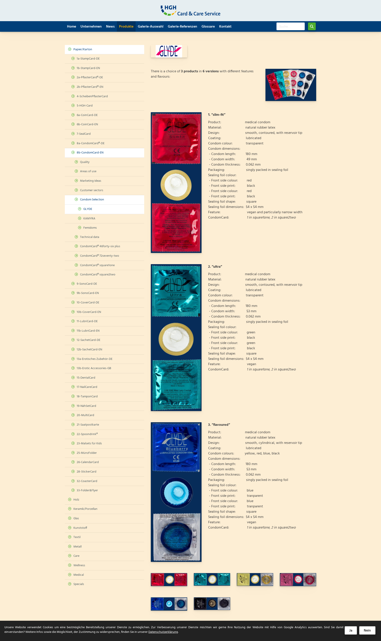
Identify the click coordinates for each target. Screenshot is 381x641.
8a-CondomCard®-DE (91, 143)
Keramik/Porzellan (85, 509)
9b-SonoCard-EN (88, 293)
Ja (350, 631)
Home (71, 27)
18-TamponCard (87, 396)
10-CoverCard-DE (88, 302)
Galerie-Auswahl (150, 27)
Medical (78, 574)
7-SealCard (84, 133)
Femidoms (90, 227)
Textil (76, 537)
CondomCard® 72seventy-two (99, 255)
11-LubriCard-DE (87, 321)
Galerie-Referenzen (182, 27)
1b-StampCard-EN (88, 68)
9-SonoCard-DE (87, 283)
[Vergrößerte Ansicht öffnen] (290, 85)
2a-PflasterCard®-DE (90, 77)
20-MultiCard (85, 415)
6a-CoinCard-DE (87, 115)
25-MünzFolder (87, 453)
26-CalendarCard (88, 462)
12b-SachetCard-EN (89, 349)
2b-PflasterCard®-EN (90, 87)
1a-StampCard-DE (88, 58)
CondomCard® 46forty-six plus (100, 246)
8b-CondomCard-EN (90, 152)
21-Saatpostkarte (88, 424)
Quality (85, 162)
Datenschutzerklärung (163, 632)
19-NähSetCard (86, 406)
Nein (367, 631)
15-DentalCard (86, 377)
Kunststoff (80, 528)
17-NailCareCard (87, 387)
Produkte (126, 27)
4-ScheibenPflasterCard (92, 96)
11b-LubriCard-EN (88, 330)
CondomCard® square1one (97, 265)
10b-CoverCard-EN (89, 312)
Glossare (208, 27)
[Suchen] (312, 26)
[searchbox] (290, 26)
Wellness (79, 565)
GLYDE (87, 209)
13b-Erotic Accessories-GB (94, 368)
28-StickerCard (86, 471)
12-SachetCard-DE (88, 340)
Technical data (89, 237)
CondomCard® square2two (97, 274)
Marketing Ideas (90, 180)
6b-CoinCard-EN (87, 124)
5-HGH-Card (85, 105)
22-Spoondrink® (87, 434)
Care (76, 556)
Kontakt (225, 27)
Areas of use (88, 171)
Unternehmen (91, 27)
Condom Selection (92, 199)
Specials (78, 584)
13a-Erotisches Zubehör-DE (94, 359)
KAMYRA (89, 218)
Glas (76, 518)
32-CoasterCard (87, 481)
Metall (77, 546)
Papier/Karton (82, 49)
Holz (76, 499)
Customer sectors (91, 190)
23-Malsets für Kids (89, 443)
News (110, 27)
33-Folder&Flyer (87, 490)
